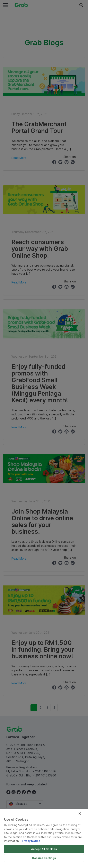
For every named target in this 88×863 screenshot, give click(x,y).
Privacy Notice (30, 840)
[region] (44, 836)
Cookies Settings (44, 858)
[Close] (80, 813)
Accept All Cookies (44, 849)
